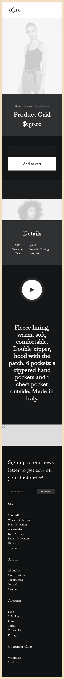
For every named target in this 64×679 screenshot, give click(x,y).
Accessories (15, 529)
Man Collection (17, 524)
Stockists (13, 662)
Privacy (12, 635)
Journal (12, 584)
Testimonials (15, 579)
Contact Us (15, 630)
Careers (12, 589)
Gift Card (13, 543)
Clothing (28, 105)
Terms (12, 625)
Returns (13, 621)
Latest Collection (18, 538)
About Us (14, 570)
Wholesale (14, 657)
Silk (37, 253)
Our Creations (16, 575)
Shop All (13, 515)
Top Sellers (15, 548)
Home (18, 105)
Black (31, 253)
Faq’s (11, 611)
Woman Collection (19, 520)
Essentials (34, 249)
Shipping (13, 616)
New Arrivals (16, 534)
